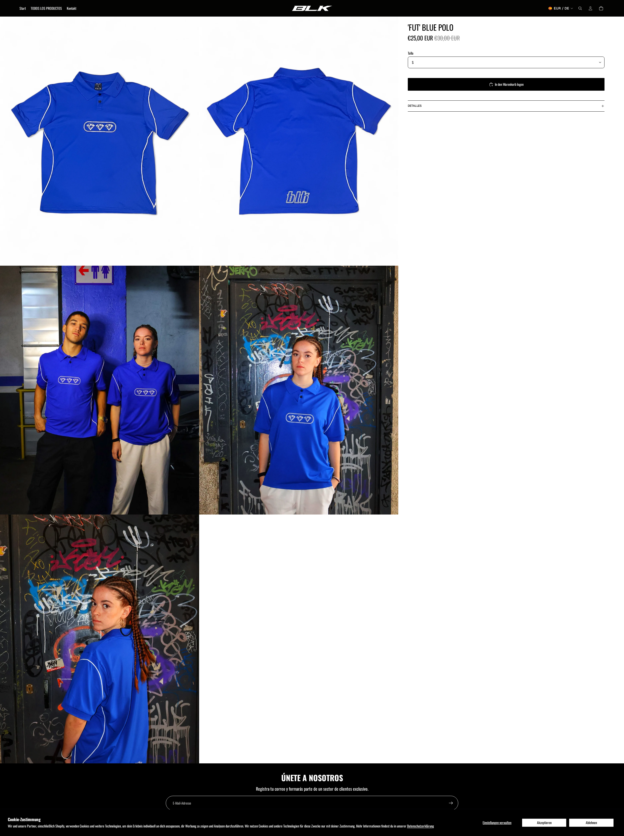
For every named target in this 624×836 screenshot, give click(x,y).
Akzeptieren (544, 822)
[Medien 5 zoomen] (99, 639)
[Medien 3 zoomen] (99, 390)
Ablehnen (591, 822)
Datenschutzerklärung (420, 825)
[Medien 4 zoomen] (298, 390)
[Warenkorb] (601, 8)
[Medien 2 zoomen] (298, 141)
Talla (410, 53)
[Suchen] (580, 8)
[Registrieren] (451, 803)
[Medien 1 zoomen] (99, 141)
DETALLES (415, 106)
